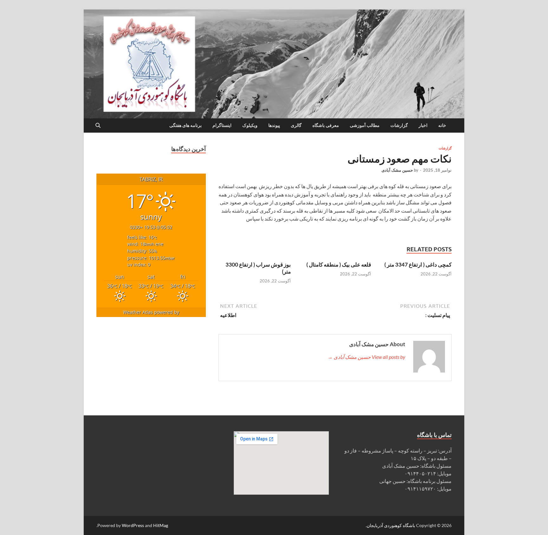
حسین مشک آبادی (397, 170)
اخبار (423, 125)
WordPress (133, 525)
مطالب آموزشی (365, 125)
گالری (296, 125)
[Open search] (98, 125)
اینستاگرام (222, 125)
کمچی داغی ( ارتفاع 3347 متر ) (418, 264)
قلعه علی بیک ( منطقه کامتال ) (338, 264)
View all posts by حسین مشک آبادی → (366, 357)
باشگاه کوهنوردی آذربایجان (391, 525)
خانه (442, 125)
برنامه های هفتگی (185, 125)
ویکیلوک (250, 125)
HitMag (160, 525)
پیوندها (274, 125)
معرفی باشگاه (325, 125)
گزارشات (399, 125)
